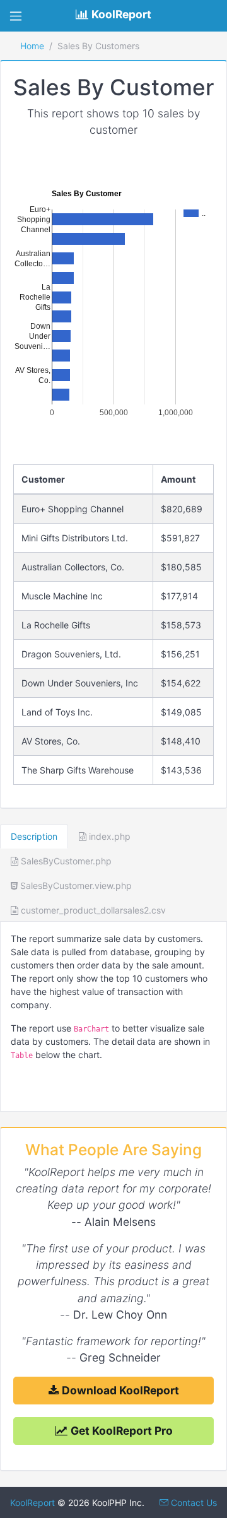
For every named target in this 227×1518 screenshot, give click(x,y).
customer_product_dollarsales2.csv (92, 910)
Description (34, 836)
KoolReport (32, 1502)
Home (32, 45)
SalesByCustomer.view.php (75, 885)
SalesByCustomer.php (65, 861)
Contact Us (192, 1502)
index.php (108, 836)
